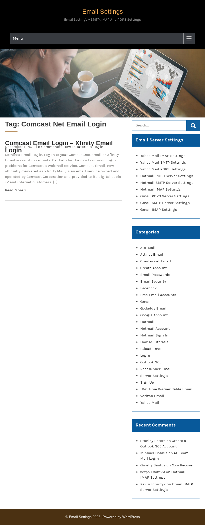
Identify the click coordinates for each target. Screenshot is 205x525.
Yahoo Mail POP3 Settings (163, 169)
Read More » (15, 190)
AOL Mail (148, 247)
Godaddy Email (153, 308)
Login (98, 146)
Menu (18, 38)
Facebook (148, 288)
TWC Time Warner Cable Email (166, 389)
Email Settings (102, 11)
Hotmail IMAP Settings (160, 189)
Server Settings (154, 375)
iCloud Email (151, 348)
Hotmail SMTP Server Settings (167, 182)
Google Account (154, 315)
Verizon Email (152, 396)
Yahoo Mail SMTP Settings (163, 162)
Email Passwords (155, 274)
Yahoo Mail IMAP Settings (163, 155)
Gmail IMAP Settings (158, 209)
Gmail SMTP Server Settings (165, 203)
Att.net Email (151, 254)
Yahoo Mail (149, 402)
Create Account (153, 268)
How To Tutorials (78, 146)
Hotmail (147, 321)
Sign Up (147, 382)
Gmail (145, 301)
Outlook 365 (151, 362)
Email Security (153, 281)
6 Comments (49, 146)
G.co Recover (183, 465)
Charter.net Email (155, 261)
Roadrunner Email (156, 369)
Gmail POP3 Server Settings (165, 196)
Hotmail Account (155, 328)
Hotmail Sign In (154, 335)
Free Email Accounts (158, 295)
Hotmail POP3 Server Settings (166, 176)
